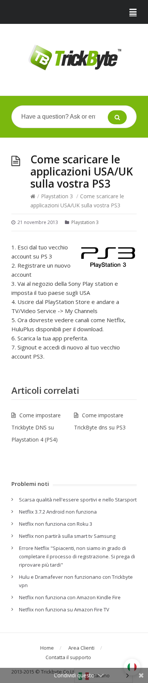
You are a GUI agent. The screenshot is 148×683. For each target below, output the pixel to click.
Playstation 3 (57, 196)
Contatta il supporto (68, 657)
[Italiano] (132, 667)
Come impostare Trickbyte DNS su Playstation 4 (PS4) (36, 427)
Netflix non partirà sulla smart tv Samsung (67, 536)
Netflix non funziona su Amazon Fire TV (64, 609)
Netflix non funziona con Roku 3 (55, 523)
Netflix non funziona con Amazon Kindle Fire (70, 597)
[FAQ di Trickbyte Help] (74, 58)
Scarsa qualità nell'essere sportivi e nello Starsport (78, 499)
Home (47, 647)
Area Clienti (81, 647)
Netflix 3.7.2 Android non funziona (58, 511)
